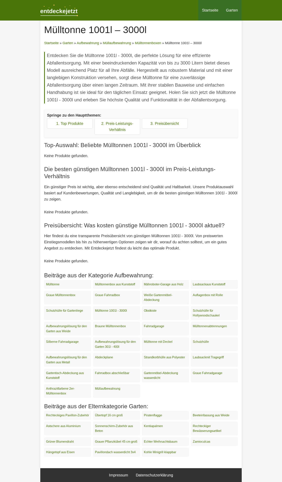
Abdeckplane (104, 357)
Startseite (210, 10)
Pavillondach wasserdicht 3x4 (115, 452)
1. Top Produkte (69, 123)
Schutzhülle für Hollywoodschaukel (206, 313)
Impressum (118, 475)
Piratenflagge (153, 415)
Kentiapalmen (153, 426)
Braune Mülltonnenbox (110, 326)
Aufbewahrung (88, 43)
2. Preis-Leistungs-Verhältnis (117, 126)
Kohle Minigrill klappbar (160, 452)
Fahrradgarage (154, 326)
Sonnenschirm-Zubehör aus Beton (114, 428)
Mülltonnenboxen (148, 43)
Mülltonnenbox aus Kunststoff (115, 284)
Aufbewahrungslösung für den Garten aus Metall (66, 360)
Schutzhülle (201, 341)
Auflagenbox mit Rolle (208, 295)
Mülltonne (52, 284)
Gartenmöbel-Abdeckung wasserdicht (161, 375)
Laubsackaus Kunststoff (209, 284)
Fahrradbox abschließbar (112, 373)
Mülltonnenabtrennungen (210, 326)
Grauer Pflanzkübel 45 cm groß (116, 441)
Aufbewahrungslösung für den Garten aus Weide (66, 329)
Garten (232, 10)
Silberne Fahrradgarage (62, 341)
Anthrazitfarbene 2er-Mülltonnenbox (60, 391)
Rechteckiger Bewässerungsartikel (207, 428)
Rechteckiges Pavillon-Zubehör (67, 415)
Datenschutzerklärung (154, 475)
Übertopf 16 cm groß (109, 415)
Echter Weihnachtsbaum (160, 441)
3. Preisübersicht (164, 123)
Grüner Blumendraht (60, 441)
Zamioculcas (201, 441)
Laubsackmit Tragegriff (208, 357)
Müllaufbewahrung (117, 43)
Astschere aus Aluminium (63, 426)
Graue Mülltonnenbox (60, 295)
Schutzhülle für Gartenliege (64, 310)
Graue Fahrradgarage (207, 373)
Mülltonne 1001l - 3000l (111, 310)
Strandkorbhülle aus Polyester (164, 357)
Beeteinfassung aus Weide (211, 415)
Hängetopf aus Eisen (60, 452)
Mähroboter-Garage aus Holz (163, 284)
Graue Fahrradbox (107, 295)
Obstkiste (150, 310)
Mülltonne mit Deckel (158, 341)
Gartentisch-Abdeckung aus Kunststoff (65, 375)
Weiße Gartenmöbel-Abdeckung (158, 297)
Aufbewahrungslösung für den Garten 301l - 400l (115, 344)
